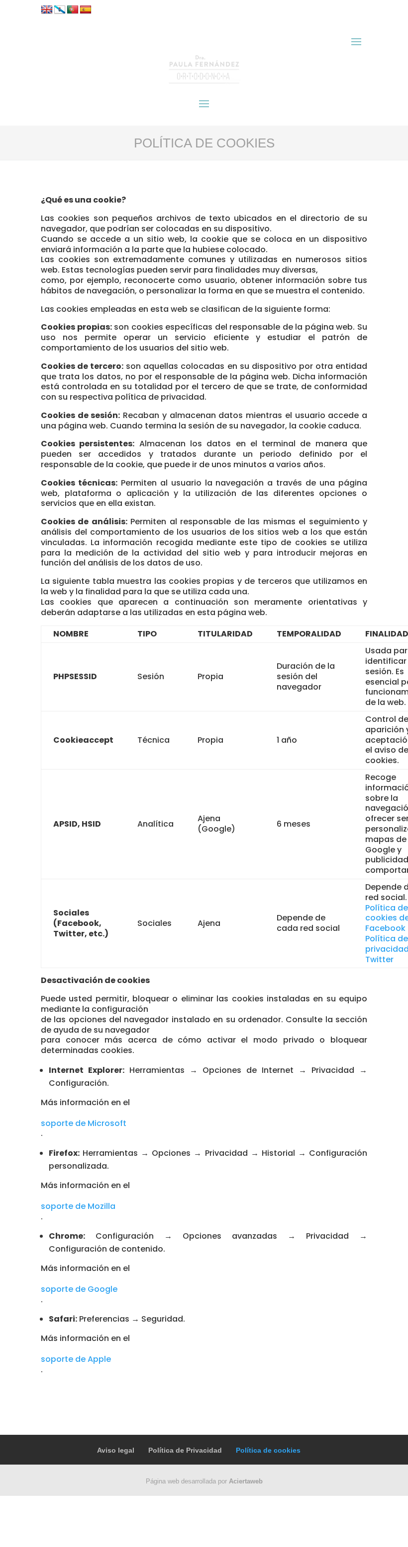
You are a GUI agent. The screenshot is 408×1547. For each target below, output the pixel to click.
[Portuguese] (73, 10)
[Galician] (60, 10)
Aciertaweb (246, 1481)
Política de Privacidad (185, 1450)
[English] (47, 10)
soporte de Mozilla (78, 1206)
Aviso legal (115, 1450)
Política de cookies (268, 1450)
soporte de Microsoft (83, 1123)
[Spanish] (86, 10)
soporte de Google (79, 1289)
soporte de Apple (76, 1359)
